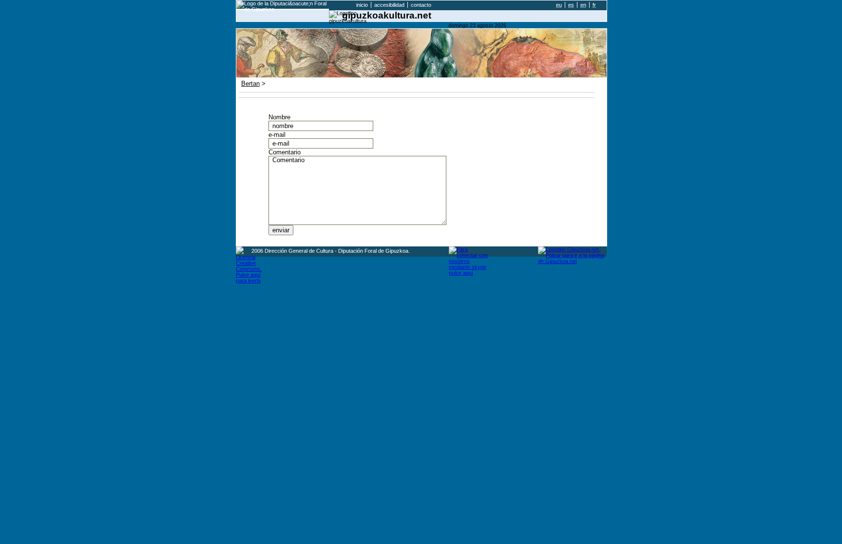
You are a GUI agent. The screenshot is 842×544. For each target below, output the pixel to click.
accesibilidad (389, 5)
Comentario (284, 152)
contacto (421, 5)
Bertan (250, 83)
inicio (362, 5)
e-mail (277, 134)
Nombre (279, 117)
